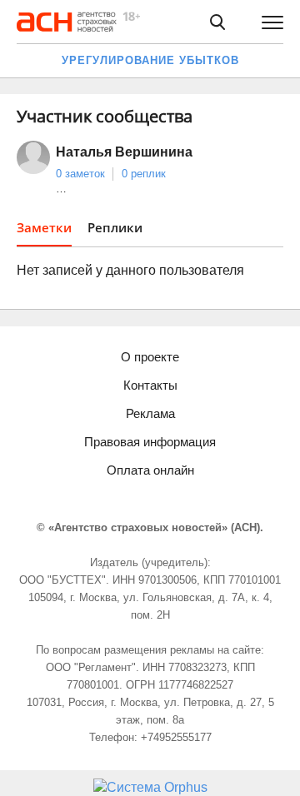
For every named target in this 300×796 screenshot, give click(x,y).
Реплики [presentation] (115, 227)
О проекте (150, 357)
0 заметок (80, 173)
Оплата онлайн (150, 470)
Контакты (150, 385)
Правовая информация (150, 442)
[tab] (44, 232)
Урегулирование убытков (150, 60)
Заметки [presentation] (44, 227)
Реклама (150, 413)
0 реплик (144, 173)
